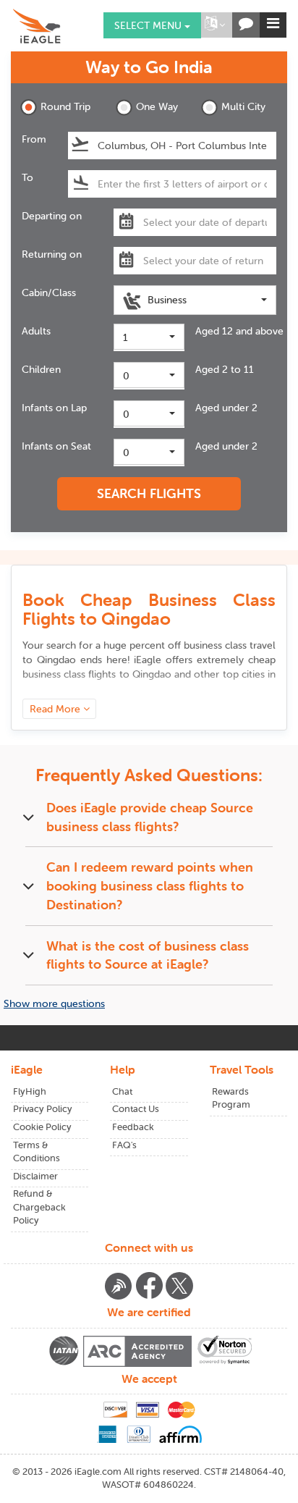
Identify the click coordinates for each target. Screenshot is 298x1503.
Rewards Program (231, 1098)
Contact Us (135, 1109)
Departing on (52, 215)
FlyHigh (29, 1091)
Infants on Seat (56, 445)
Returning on (52, 254)
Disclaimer (35, 1176)
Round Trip (65, 106)
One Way (157, 106)
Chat (122, 1091)
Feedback (133, 1127)
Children (41, 369)
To (27, 177)
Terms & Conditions (36, 1152)
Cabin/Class (49, 292)
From (34, 139)
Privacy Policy (42, 1109)
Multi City (243, 106)
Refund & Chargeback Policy (39, 1206)
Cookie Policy (42, 1127)
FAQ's (124, 1145)
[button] (214, 25)
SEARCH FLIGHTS (149, 493)
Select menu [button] (149, 25)
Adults (36, 330)
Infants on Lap (54, 407)
